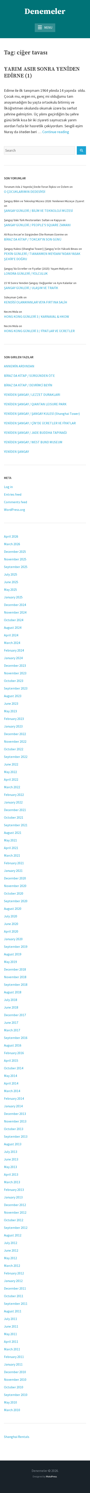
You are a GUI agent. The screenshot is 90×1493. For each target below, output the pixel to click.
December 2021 (15, 810)
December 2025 (15, 551)
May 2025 (10, 589)
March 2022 (12, 787)
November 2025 (15, 559)
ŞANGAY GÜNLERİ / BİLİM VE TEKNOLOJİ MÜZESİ (38, 210)
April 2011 (11, 1341)
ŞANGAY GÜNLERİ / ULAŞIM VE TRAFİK (31, 288)
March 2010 (12, 1410)
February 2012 (14, 1273)
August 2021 (12, 832)
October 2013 (13, 1129)
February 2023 (14, 719)
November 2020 (15, 886)
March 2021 (12, 855)
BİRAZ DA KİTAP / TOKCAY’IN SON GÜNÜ (32, 239)
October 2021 (13, 817)
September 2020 (15, 901)
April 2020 (11, 931)
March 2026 (12, 544)
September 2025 (15, 567)
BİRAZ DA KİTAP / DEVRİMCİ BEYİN (28, 385)
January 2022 (13, 802)
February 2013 (14, 1189)
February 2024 (14, 650)
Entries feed (12, 494)
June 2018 (11, 1007)
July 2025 (10, 574)
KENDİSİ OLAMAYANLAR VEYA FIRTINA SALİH (35, 302)
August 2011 (12, 1311)
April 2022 (11, 779)
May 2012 (10, 1258)
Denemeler (45, 12)
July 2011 (10, 1319)
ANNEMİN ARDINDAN (19, 366)
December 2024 (15, 605)
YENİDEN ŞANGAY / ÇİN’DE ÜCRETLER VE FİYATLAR (40, 423)
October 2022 (13, 749)
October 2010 (13, 1387)
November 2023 (15, 673)
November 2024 (15, 612)
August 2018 (12, 992)
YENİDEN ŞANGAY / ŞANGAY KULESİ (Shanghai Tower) (42, 413)
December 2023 (15, 665)
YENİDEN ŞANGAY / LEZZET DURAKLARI (32, 394)
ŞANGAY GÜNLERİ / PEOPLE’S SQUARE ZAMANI (37, 225)
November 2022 (15, 741)
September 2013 (15, 1136)
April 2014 (11, 1083)
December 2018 (15, 969)
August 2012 (12, 1235)
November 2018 (15, 977)
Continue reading (55, 131)
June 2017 (11, 1022)
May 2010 (10, 1402)
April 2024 (11, 635)
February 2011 (14, 1357)
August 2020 (12, 908)
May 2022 (10, 772)
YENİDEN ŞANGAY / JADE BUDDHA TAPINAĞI (35, 432)
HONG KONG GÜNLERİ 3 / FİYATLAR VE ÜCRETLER (39, 331)
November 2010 (15, 1379)
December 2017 (15, 1015)
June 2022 (11, 764)
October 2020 (13, 893)
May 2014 (10, 1076)
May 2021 (10, 840)
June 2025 (11, 582)
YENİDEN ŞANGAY (16, 451)
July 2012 (10, 1243)
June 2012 (11, 1250)
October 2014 (13, 1068)
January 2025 (13, 597)
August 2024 (12, 627)
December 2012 (15, 1205)
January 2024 (13, 658)
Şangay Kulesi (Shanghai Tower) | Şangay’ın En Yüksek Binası (41, 249)
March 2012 (12, 1265)
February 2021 (14, 863)
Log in (8, 487)
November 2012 (15, 1212)
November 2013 (15, 1121)
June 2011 (11, 1326)
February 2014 (14, 1098)
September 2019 (15, 946)
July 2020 (10, 916)
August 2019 (12, 954)
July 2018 (10, 1000)
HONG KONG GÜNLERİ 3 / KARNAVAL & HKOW (36, 316)
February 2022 (14, 794)
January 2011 (13, 1364)
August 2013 (12, 1144)
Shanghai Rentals (16, 1437)
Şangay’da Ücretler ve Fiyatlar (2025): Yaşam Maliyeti (36, 268)
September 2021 (15, 825)
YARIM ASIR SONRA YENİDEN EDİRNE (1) (42, 72)
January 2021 (13, 870)
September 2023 (15, 688)
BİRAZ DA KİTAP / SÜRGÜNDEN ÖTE (29, 375)
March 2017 (12, 1030)
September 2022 (15, 757)
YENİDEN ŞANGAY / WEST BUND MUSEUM (33, 442)
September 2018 (15, 984)
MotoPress (51, 1476)
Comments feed (15, 502)
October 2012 (13, 1220)
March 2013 (12, 1182)
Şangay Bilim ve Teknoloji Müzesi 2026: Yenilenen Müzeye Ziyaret (44, 201)
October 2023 (13, 681)
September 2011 (15, 1303)
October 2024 (13, 620)
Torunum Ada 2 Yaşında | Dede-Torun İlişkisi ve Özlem (36, 187)
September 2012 (15, 1227)
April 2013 (11, 1174)
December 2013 (15, 1114)
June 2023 (11, 703)
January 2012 (13, 1281)
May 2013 (10, 1167)
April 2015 (11, 1060)
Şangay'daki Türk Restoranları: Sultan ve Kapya (33, 220)
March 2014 (12, 1091)
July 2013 (10, 1152)
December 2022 (15, 734)
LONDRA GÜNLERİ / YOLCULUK (26, 273)
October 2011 (13, 1296)
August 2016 (12, 1045)
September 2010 (15, 1395)
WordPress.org (14, 509)
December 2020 (15, 878)
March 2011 (12, 1349)
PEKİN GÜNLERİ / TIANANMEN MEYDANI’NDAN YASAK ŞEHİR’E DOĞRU (42, 256)
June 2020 (11, 924)
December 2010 (15, 1372)
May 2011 (10, 1334)
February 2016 (14, 1053)
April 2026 (11, 536)
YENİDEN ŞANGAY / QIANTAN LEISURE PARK (35, 404)
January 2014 (13, 1106)
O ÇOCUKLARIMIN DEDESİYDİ (24, 191)
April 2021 (11, 848)
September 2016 (15, 1038)
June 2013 (11, 1159)
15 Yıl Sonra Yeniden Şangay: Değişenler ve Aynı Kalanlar (38, 283)
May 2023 (10, 711)
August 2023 (12, 696)
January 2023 (13, 726)
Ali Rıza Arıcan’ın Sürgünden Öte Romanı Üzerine (34, 234)
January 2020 (13, 939)
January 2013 (13, 1197)
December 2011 (15, 1288)
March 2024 (12, 643)
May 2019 (10, 962)
